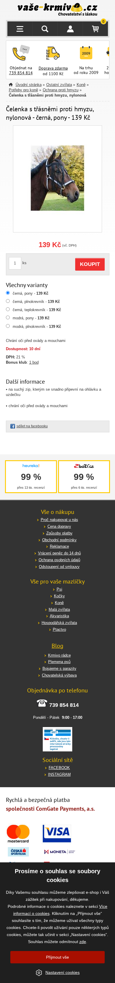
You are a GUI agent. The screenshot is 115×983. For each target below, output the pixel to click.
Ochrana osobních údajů (59, 560)
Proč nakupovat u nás (59, 519)
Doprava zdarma (53, 68)
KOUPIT (90, 264)
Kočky (59, 596)
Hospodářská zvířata (59, 623)
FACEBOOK (59, 768)
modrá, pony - (31, 318)
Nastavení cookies (62, 972)
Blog (57, 646)
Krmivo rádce (59, 655)
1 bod (34, 362)
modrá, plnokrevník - (37, 326)
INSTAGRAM (59, 774)
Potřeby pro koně (23, 90)
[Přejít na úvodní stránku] (57, 10)
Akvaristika (59, 616)
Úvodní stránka (29, 84)
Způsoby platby (59, 533)
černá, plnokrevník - (36, 301)
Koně (81, 84)
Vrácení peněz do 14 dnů (59, 553)
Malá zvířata (59, 609)
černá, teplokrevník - (37, 310)
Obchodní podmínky (59, 540)
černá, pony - (30, 293)
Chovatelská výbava (59, 675)
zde (82, 941)
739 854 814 (21, 72)
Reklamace (59, 546)
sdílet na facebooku (32, 426)
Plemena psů (59, 662)
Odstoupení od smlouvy (59, 566)
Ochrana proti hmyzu (60, 90)
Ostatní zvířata (59, 84)
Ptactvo (59, 629)
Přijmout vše (57, 957)
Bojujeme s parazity (59, 668)
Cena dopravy (59, 526)
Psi (59, 589)
